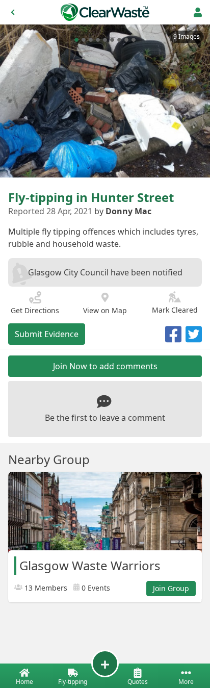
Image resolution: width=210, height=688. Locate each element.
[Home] (105, 12)
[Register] (198, 12)
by (122, 211)
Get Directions (35, 310)
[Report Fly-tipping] (105, 663)
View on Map (105, 310)
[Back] (12, 12)
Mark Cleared (175, 310)
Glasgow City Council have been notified (105, 272)
